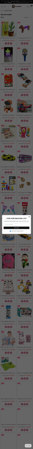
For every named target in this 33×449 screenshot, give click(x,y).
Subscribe (16, 228)
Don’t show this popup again (17, 231)
